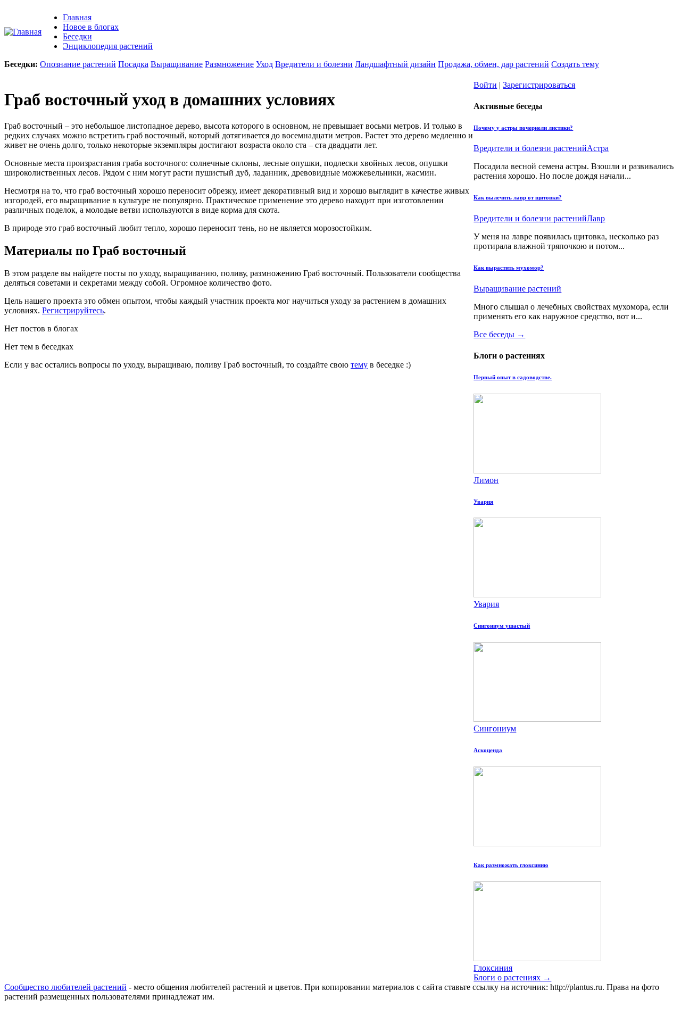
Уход (264, 64)
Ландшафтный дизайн (395, 64)
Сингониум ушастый (502, 625)
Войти (485, 84)
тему (359, 364)
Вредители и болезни (314, 64)
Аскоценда (488, 750)
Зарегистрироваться (539, 84)
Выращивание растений (517, 288)
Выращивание (177, 64)
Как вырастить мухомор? (509, 267)
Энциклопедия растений (108, 46)
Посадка (133, 64)
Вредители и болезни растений (530, 148)
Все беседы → (499, 334)
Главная (77, 17)
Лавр (596, 218)
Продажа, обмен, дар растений (493, 64)
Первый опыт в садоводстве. (513, 377)
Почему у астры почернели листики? (523, 127)
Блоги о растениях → (512, 977)
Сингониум (495, 728)
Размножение (229, 64)
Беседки (77, 36)
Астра (598, 148)
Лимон (486, 480)
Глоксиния (493, 967)
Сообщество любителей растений (65, 987)
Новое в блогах (91, 26)
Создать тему (575, 64)
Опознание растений (78, 64)
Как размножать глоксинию (511, 865)
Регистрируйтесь (73, 310)
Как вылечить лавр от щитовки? (518, 197)
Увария (483, 501)
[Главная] (22, 31)
